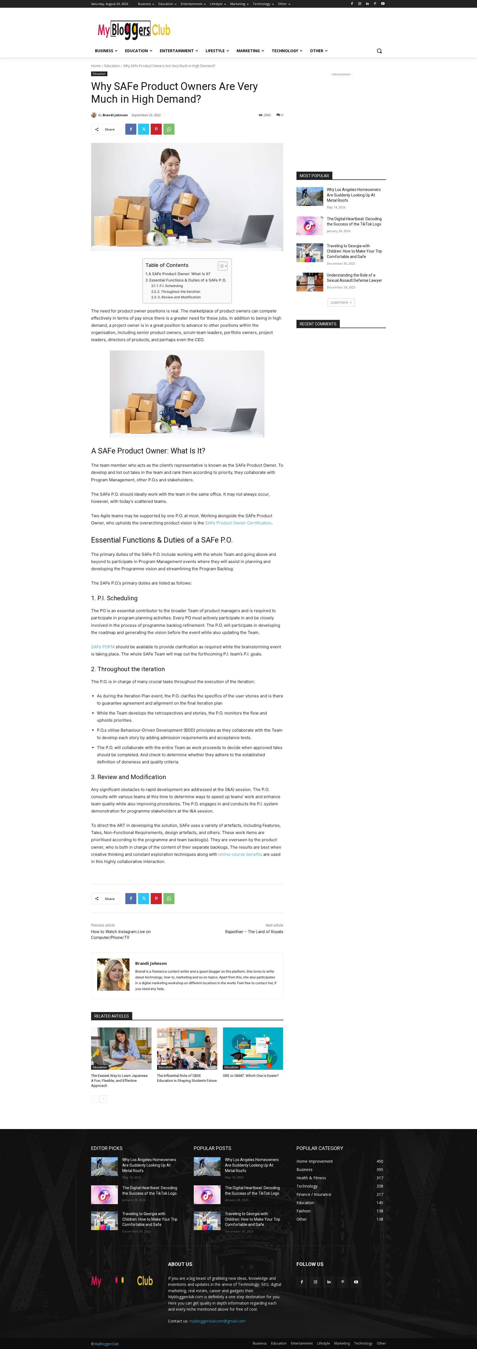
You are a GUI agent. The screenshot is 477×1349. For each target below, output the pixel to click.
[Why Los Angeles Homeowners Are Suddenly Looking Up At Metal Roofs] (309, 196)
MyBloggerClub (107, 1344)
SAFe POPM (103, 646)
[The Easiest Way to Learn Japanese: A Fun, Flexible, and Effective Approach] (121, 1048)
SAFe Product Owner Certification (238, 522)
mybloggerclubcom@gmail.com (217, 1321)
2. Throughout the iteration (178, 292)
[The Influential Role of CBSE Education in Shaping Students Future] (187, 1048)
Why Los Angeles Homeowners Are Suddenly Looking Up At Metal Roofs (354, 195)
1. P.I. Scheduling (170, 286)
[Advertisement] (279, 27)
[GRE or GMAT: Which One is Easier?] (253, 1048)
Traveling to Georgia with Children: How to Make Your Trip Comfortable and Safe (354, 251)
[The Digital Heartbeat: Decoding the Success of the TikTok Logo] (309, 225)
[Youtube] (383, 4)
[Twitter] (143, 129)
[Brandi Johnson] (94, 115)
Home (96, 65)
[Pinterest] (375, 4)
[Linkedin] (367, 4)
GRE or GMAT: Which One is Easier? (251, 1076)
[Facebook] (352, 4)
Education (112, 65)
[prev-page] (94, 1099)
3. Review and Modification (179, 297)
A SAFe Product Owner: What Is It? (179, 274)
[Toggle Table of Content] (220, 266)
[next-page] (103, 1099)
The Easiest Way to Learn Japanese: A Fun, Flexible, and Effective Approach (119, 1081)
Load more (339, 302)
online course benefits (240, 854)
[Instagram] (360, 4)
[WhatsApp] (168, 129)
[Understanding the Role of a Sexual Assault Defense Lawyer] (309, 282)
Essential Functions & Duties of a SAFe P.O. (187, 280)
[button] (379, 50)
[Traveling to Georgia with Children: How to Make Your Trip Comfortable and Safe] (309, 252)
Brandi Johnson (115, 115)
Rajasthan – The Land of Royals (254, 931)
